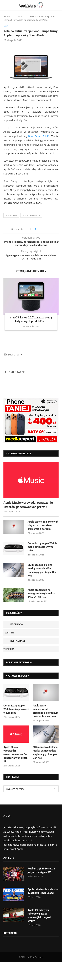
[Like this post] (38, 229)
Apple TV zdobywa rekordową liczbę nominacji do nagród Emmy (39, 915)
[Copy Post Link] (46, 229)
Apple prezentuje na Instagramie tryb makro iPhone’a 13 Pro (41, 593)
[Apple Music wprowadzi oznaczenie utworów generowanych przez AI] (31, 480)
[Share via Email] (51, 229)
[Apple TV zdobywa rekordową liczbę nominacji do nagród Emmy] (13, 915)
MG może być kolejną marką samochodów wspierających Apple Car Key (42, 570)
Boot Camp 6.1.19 (31, 215)
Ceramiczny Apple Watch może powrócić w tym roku (42, 547)
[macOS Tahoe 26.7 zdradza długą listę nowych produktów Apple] (31, 296)
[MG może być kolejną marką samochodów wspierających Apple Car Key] (13, 570)
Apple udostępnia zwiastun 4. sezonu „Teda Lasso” (43, 891)
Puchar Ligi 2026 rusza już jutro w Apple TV (41, 870)
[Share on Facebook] (42, 229)
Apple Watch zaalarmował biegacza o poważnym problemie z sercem (43, 525)
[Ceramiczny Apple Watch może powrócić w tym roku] (13, 548)
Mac (20, 16)
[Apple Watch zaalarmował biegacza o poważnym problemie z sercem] (13, 527)
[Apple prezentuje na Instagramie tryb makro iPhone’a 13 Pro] (13, 595)
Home (6, 16)
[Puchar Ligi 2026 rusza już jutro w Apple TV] (13, 874)
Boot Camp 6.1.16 (38, 136)
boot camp (11, 215)
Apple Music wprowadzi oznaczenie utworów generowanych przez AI (28, 505)
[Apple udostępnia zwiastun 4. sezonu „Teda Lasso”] (13, 894)
